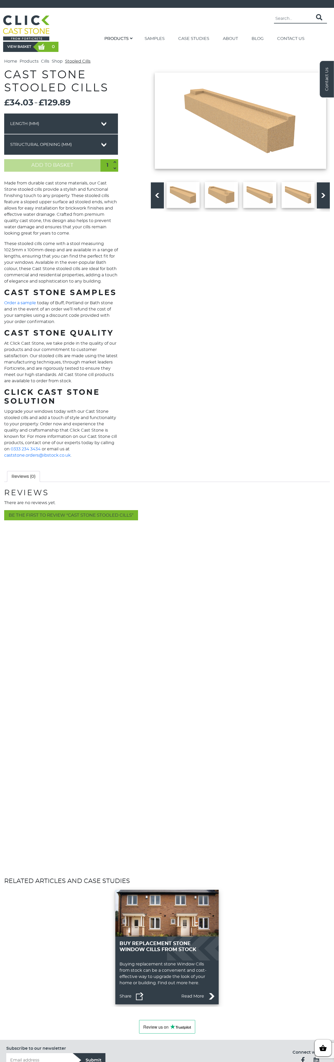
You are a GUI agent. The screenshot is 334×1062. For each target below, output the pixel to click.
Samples (155, 39)
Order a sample (20, 303)
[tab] (23, 476)
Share (126, 996)
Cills (45, 61)
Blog (258, 39)
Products (116, 39)
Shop (57, 61)
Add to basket (52, 165)
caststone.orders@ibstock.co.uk (37, 455)
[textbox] (61, 123)
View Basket (19, 47)
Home (10, 61)
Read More (192, 996)
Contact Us (291, 39)
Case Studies (193, 39)
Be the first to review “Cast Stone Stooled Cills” (71, 515)
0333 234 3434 (26, 449)
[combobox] (61, 123)
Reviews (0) (23, 476)
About (230, 39)
